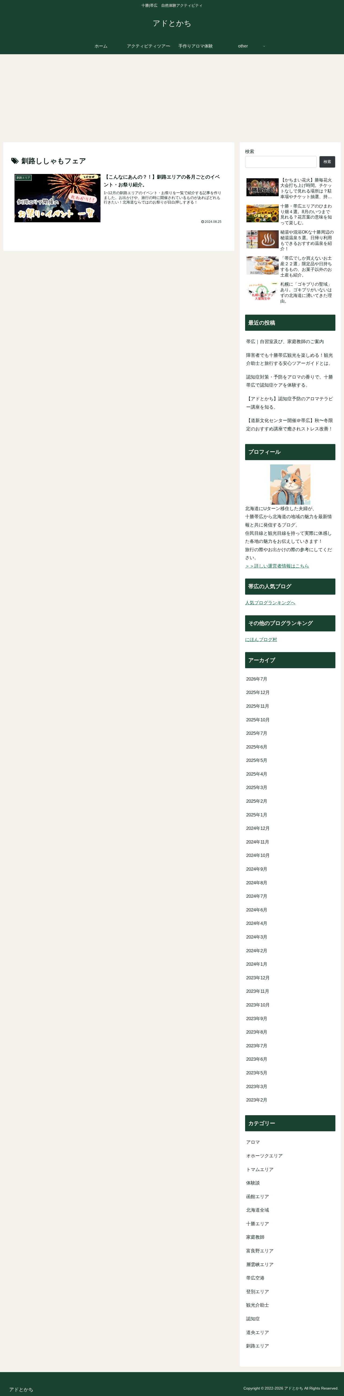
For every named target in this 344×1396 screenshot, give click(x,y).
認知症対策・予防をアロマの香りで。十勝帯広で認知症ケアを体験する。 (289, 381)
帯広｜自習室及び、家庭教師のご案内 (285, 341)
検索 (249, 151)
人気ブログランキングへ (270, 602)
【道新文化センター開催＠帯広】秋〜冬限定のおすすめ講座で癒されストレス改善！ (289, 424)
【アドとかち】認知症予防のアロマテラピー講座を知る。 (289, 403)
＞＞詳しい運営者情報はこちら (277, 566)
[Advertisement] (172, 98)
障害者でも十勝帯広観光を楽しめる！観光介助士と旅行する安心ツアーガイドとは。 (289, 359)
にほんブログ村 (261, 639)
